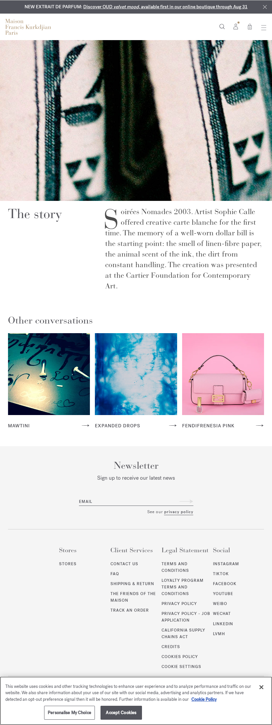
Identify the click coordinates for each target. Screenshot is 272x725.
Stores (68, 564)
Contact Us (124, 564)
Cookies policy (180, 656)
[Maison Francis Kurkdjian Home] (28, 27)
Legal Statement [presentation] (185, 550)
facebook (225, 583)
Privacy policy (179, 603)
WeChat (222, 613)
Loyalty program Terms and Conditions (183, 587)
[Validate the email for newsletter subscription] (186, 501)
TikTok (221, 573)
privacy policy (178, 511)
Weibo (220, 603)
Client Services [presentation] (131, 550)
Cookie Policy (204, 699)
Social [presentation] (221, 550)
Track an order (129, 610)
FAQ (114, 573)
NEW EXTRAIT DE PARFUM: (136, 7)
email (85, 501)
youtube (223, 593)
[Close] (265, 7)
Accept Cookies (121, 712)
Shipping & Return (132, 583)
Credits (171, 646)
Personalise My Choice (69, 712)
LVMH (219, 633)
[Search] (222, 26)
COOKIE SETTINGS (181, 666)
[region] (136, 701)
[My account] (235, 26)
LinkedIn (223, 624)
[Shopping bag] (249, 26)
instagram (226, 564)
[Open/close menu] (262, 27)
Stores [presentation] (68, 550)
